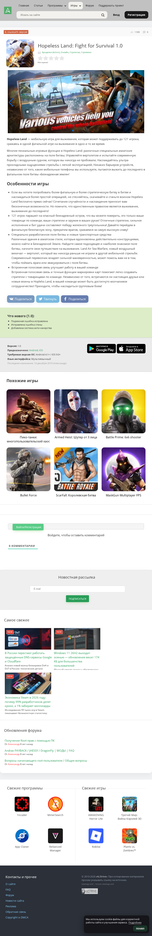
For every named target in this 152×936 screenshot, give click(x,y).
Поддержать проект (111, 5)
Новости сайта (15, 900)
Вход (116, 15)
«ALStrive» (101, 876)
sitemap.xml (87, 884)
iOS (41, 350)
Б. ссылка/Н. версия (16, 32)
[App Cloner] (22, 830)
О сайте (11, 884)
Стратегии (75, 52)
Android (33, 350)
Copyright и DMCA (17, 917)
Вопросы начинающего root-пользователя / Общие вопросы (46, 760)
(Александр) (60, 363)
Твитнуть (50, 299)
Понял (140, 928)
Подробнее (134, 922)
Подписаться (77, 598)
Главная (24, 5)
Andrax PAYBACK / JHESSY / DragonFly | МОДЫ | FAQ (39, 750)
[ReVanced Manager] (55, 830)
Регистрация (136, 15)
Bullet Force (28, 495)
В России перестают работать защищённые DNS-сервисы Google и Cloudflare (28, 657)
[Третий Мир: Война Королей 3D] (129, 798)
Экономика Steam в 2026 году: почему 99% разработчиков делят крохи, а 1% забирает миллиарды (28, 702)
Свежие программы (25, 788)
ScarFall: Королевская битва (76, 495)
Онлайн (65, 52)
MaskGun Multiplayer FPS (123, 495)
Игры (74, 5)
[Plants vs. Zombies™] (129, 830)
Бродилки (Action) (51, 52)
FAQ (8, 889)
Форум (89, 5)
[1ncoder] (22, 798)
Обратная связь (16, 912)
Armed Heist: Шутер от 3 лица (76, 437)
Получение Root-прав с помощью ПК (29, 740)
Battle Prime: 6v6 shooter (123, 437)
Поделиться (23, 299)
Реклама (11, 906)
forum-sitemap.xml (104, 884)
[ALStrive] (8, 10)
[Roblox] (96, 830)
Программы (55, 5)
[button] (73, 130)
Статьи (38, 5)
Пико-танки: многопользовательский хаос (28, 439)
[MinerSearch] (55, 798)
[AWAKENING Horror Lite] (96, 798)
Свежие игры (94, 788)
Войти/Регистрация (28, 527)
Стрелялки (86, 52)
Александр (14, 744)
